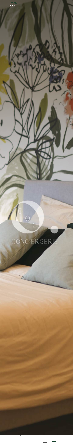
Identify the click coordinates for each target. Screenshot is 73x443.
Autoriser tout (54, 441)
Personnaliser (45, 441)
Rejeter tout (49, 441)
